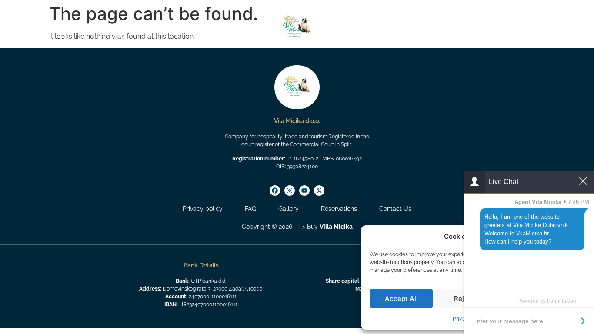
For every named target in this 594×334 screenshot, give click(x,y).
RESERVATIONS (105, 38)
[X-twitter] (45, 9)
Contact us (567, 38)
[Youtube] (35, 9)
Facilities (519, 38)
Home (16, 38)
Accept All (401, 298)
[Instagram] (24, 9)
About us (54, 38)
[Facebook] (14, 9)
